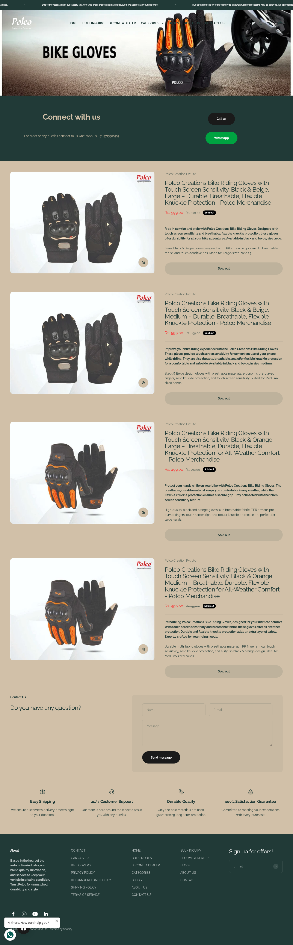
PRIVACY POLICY (83, 872)
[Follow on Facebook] (13, 914)
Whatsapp (221, 138)
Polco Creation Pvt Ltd (180, 174)
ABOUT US (192, 23)
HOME (72, 23)
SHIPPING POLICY (83, 887)
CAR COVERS (80, 858)
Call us (221, 118)
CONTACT (78, 850)
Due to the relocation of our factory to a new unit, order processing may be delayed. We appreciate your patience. (73, 5)
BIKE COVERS (81, 865)
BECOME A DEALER (122, 23)
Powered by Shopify (60, 929)
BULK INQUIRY (93, 23)
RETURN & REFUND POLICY (91, 880)
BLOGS (174, 23)
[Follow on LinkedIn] (46, 914)
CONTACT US (215, 23)
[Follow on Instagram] (24, 914)
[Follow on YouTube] (35, 914)
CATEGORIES (150, 23)
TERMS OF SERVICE (85, 894)
